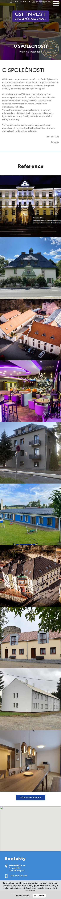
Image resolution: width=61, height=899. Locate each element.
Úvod (22, 52)
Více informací (22, 895)
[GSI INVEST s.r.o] (30, 16)
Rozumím (39, 895)
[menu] (56, 3)
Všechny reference (30, 797)
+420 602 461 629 (18, 875)
